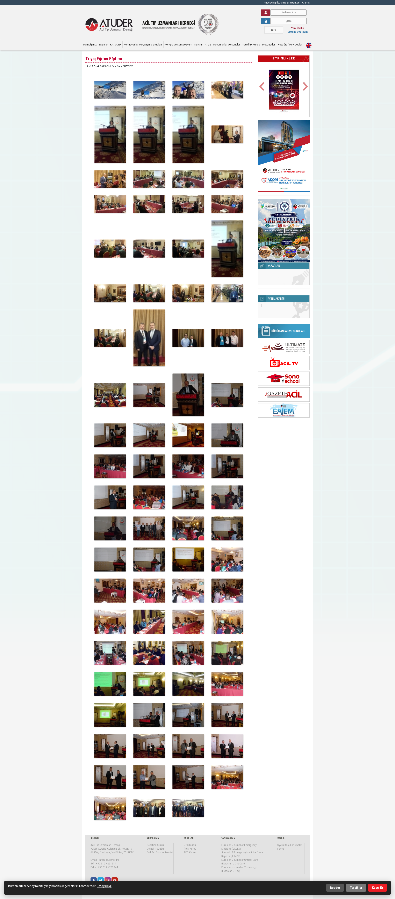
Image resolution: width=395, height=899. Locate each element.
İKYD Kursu (190, 848)
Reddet (335, 887)
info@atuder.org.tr (109, 859)
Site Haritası (293, 2)
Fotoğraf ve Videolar (290, 44)
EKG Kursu (190, 852)
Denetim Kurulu (155, 845)
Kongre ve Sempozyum (178, 44)
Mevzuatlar (269, 44)
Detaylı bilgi (104, 886)
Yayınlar (103, 44)
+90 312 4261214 (106, 863)
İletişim (280, 2)
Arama (306, 2)
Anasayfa (269, 2)
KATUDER (115, 44)
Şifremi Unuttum (297, 31)
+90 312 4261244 (108, 867)
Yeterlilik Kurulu (251, 44)
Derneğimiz (90, 44)
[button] (262, 89)
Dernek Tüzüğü (155, 848)
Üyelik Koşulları (285, 845)
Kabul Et (377, 887)
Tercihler (356, 887)
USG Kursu (190, 845)
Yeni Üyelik (297, 28)
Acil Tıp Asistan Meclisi (160, 852)
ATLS (208, 44)
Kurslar (198, 44)
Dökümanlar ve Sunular (226, 44)
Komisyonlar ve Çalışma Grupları (143, 44)
